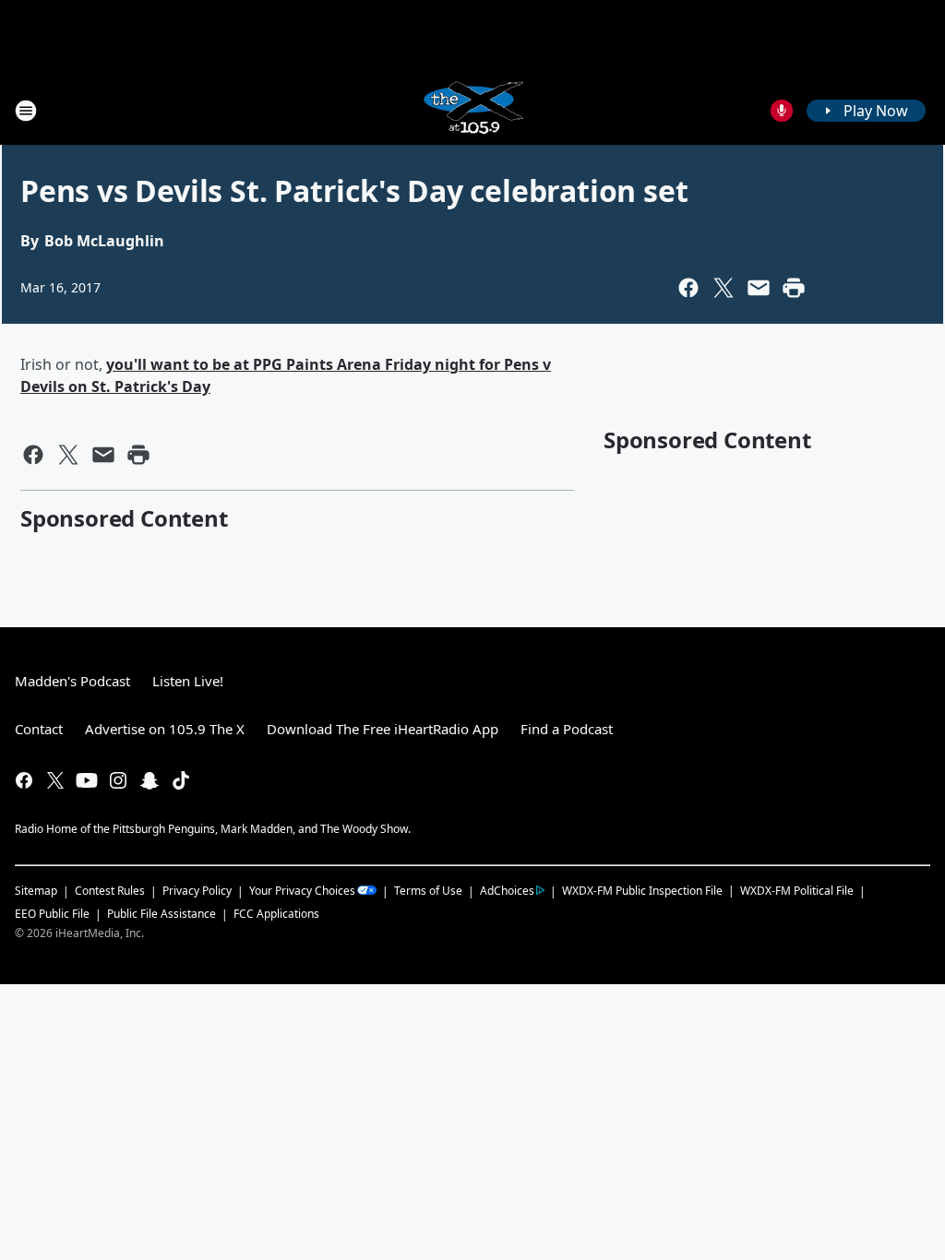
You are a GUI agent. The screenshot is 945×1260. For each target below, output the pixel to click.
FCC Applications (276, 913)
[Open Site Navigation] (26, 111)
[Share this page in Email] (759, 288)
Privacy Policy (197, 890)
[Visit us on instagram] (118, 780)
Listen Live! (187, 681)
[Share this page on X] (723, 288)
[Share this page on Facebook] (688, 288)
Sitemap (36, 890)
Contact (39, 728)
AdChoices (507, 890)
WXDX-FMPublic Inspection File (642, 890)
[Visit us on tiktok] (181, 780)
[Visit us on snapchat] (149, 780)
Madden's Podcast (72, 681)
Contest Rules (110, 890)
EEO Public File (52, 913)
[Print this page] (794, 288)
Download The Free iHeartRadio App (382, 728)
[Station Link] (472, 110)
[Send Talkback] (782, 111)
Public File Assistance (161, 913)
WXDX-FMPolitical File (797, 890)
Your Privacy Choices (302, 890)
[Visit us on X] (55, 780)
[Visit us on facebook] (24, 780)
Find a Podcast (566, 728)
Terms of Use (428, 890)
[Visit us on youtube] (87, 780)
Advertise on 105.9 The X (165, 728)
